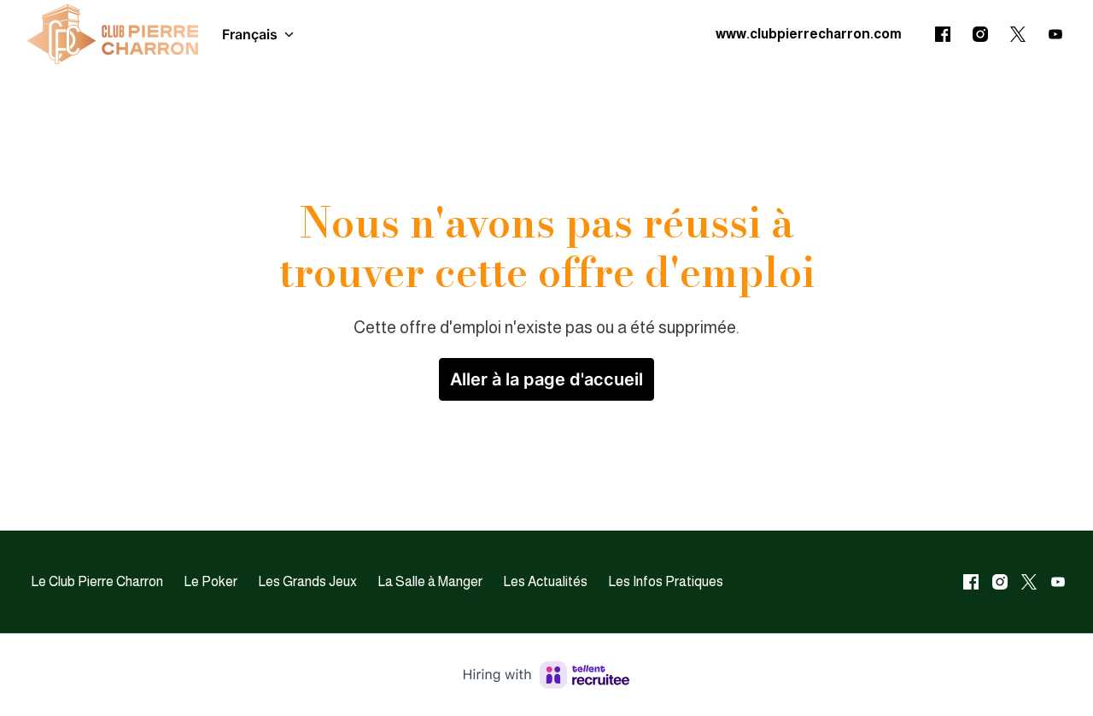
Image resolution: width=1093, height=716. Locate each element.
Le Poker (210, 581)
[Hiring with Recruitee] (546, 675)
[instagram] (980, 34)
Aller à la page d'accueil (546, 379)
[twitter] (1018, 34)
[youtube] (1055, 34)
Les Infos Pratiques (665, 581)
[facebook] (943, 34)
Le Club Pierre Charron (97, 581)
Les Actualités (545, 581)
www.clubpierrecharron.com (809, 33)
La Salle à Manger (429, 581)
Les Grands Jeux (307, 581)
